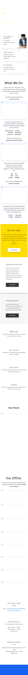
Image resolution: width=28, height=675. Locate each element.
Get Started (14, 26)
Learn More (14, 250)
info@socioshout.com (16, 610)
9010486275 (16, 608)
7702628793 (9, 608)
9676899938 (22, 608)
